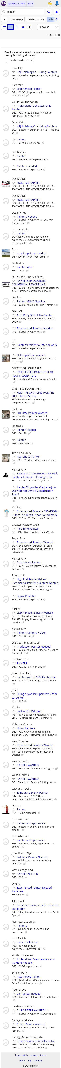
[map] (29, 27)
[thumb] (10, 27)
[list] (4, 27)
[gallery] (23, 27)
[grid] (17, 27)
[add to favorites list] (14, 72)
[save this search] (57, 12)
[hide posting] (17, 78)
